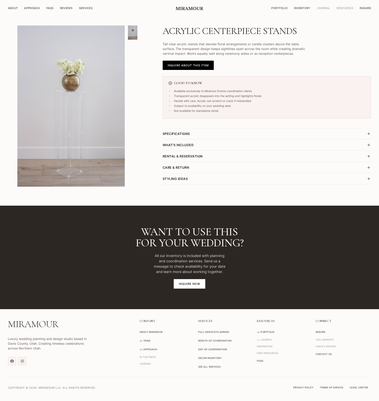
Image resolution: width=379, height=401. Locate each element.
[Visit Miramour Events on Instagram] (22, 361)
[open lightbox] (71, 106)
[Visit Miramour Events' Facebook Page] (12, 361)
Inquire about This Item (188, 65)
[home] (189, 8)
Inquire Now (189, 283)
